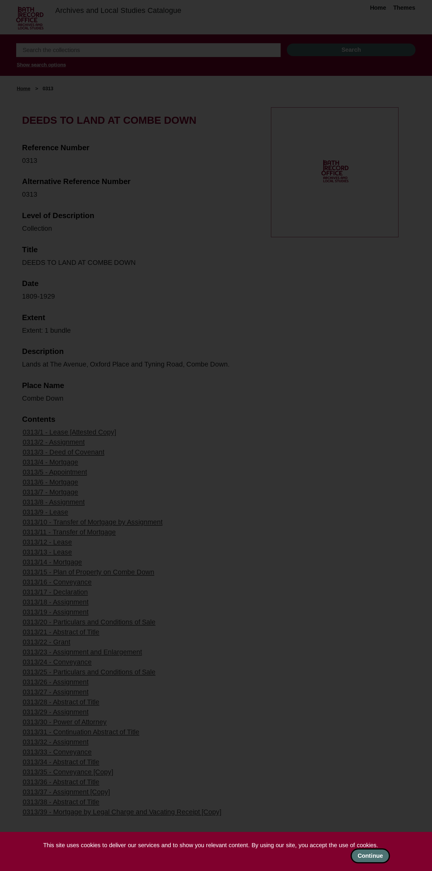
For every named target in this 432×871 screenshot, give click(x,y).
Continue (370, 855)
